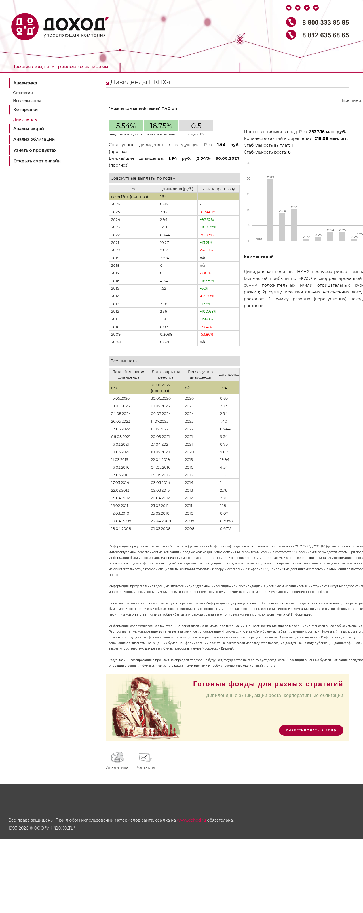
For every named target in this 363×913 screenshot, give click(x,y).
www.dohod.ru (191, 820)
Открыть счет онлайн (36, 160)
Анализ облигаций (34, 139)
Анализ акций (28, 128)
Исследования (27, 100)
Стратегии (23, 92)
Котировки (25, 109)
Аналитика (25, 82)
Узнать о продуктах (34, 150)
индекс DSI (196, 134)
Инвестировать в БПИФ (311, 730)
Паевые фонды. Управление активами (59, 67)
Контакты (145, 767)
